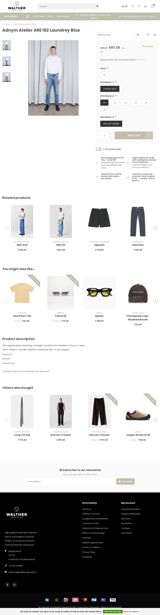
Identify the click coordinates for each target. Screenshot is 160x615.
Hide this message (113, 611)
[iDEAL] (66, 599)
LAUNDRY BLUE (109, 88)
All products (126, 532)
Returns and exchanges (93, 532)
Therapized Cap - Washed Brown (138, 317)
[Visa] (113, 599)
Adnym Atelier (104, 35)
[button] (6, 228)
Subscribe (126, 481)
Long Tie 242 (22, 435)
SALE (50, 16)
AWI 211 (60, 245)
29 (104, 75)
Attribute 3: (108, 116)
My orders (126, 518)
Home (7, 24)
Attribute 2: (108, 95)
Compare (125, 528)
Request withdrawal (130, 513)
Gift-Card (39, 16)
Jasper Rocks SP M (138, 435)
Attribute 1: (108, 82)
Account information (130, 509)
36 (104, 110)
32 (125, 102)
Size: (104, 68)
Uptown (99, 245)
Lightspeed (94, 607)
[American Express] (47, 599)
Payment (86, 537)
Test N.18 (60, 316)
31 (115, 102)
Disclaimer (87, 556)
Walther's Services (91, 513)
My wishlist (126, 523)
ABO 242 (22, 245)
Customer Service (90, 523)
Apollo (99, 316)
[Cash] (56, 599)
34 (146, 102)
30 (104, 102)
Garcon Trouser (60, 435)
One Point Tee (22, 316)
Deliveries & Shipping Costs (95, 528)
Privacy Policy (88, 552)
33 (136, 102)
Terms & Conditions (91, 547)
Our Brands (63, 16)
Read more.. (141, 59)
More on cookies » (131, 611)
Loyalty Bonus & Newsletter (95, 518)
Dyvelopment (116, 607)
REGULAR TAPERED (111, 123)
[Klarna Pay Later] (75, 599)
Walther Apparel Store (92, 542)
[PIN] (103, 599)
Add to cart (134, 135)
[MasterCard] (85, 599)
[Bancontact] (94, 599)
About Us (86, 509)
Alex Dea (138, 245)
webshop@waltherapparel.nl (22, 572)
